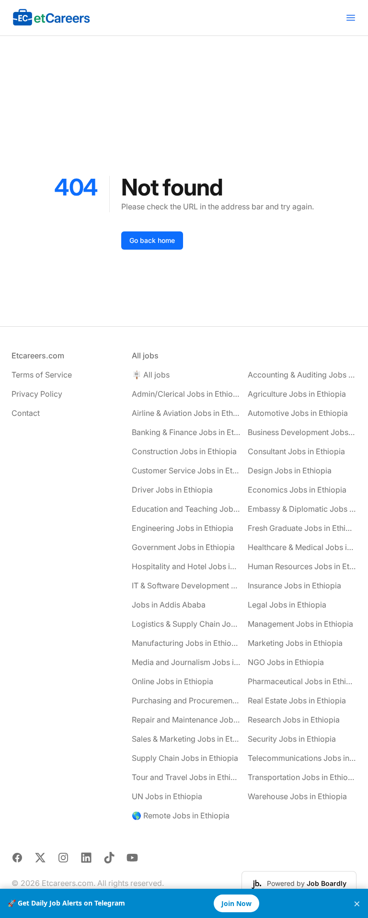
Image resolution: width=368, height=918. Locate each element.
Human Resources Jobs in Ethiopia (302, 566)
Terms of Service (42, 374)
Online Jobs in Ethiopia (172, 681)
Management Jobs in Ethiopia (300, 624)
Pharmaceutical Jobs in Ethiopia (302, 681)
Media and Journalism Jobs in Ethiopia (186, 662)
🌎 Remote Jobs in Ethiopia (181, 815)
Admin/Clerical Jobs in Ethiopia (186, 394)
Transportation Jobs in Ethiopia (302, 777)
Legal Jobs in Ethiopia (287, 604)
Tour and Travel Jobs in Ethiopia (186, 777)
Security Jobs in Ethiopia (292, 739)
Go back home (152, 240)
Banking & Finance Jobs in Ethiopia (186, 432)
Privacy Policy (37, 394)
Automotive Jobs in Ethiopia (298, 413)
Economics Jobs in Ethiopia (297, 489)
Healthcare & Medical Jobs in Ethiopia (302, 547)
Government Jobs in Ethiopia (183, 547)
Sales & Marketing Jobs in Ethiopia (186, 739)
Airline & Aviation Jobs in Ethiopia (186, 413)
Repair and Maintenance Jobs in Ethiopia (186, 719)
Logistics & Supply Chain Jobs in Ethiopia (186, 624)
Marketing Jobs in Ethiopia (295, 643)
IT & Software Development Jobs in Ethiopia (186, 585)
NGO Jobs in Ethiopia (286, 662)
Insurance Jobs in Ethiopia (294, 585)
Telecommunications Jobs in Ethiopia (302, 758)
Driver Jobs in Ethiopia (172, 489)
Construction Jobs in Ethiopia (184, 451)
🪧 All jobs (151, 374)
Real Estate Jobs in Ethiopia (297, 700)
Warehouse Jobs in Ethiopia (297, 796)
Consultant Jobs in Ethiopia (296, 451)
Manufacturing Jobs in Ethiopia (186, 643)
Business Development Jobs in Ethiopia (302, 432)
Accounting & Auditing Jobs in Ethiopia (302, 374)
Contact (26, 413)
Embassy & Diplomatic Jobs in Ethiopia (302, 509)
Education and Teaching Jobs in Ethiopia (186, 509)
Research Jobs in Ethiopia (294, 719)
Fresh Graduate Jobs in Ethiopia (302, 528)
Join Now (236, 903)
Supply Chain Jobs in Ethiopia (185, 758)
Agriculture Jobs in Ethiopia (297, 394)
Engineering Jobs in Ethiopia (182, 528)
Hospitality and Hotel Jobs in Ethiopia (186, 566)
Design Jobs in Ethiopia (290, 470)
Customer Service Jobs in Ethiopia (186, 470)
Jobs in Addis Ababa (169, 604)
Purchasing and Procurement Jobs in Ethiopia (186, 700)
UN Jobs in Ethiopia (167, 796)
